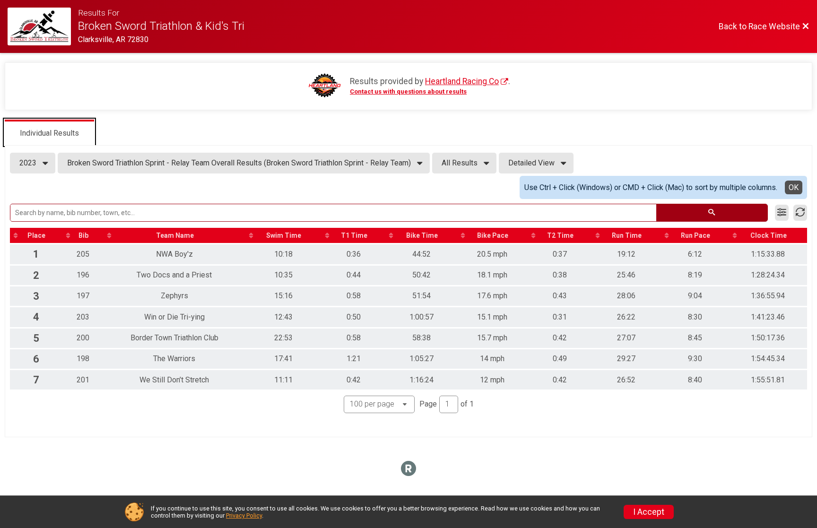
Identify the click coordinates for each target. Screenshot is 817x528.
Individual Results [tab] (49, 133)
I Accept (648, 512)
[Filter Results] (782, 213)
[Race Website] (43, 26)
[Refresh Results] (800, 213)
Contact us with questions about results (408, 91)
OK (794, 187)
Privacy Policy (244, 515)
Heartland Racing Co (462, 81)
